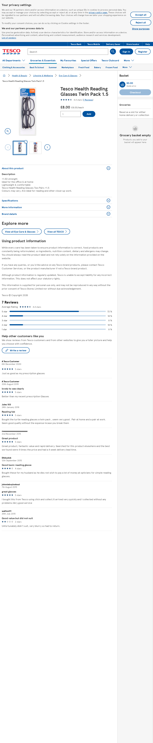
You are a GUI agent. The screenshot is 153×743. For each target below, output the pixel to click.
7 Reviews (88, 99)
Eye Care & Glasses (68, 75)
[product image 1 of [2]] (27, 111)
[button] (76, 44)
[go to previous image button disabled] (8, 147)
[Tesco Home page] (11, 51)
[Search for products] (113, 51)
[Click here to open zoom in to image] (8, 131)
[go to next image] (47, 147)
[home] (4, 75)
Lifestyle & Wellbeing (43, 75)
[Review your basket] (122, 84)
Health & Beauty (19, 75)
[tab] (20, 148)
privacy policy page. (98, 12)
